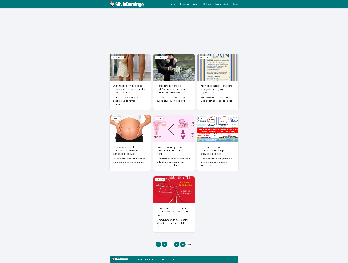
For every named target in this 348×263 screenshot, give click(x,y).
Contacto (162, 259)
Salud (235, 4)
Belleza (207, 4)
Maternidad (221, 4)
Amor (196, 4)
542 (176, 244)
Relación (184, 4)
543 (183, 244)
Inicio (172, 4)
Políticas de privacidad (143, 259)
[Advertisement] (174, 32)
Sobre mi (174, 259)
